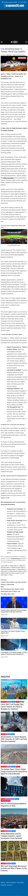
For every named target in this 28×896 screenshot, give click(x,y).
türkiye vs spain (22, 571)
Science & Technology (5, 800)
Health (17, 701)
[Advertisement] (14, 26)
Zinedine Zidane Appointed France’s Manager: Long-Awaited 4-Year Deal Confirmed (14, 611)
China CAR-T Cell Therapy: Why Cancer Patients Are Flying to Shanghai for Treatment (12, 706)
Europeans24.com (15, 558)
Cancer (9, 701)
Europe (2, 798)
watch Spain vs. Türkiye (7, 575)
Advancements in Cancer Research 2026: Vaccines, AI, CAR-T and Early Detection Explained (14, 739)
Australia (3, 863)
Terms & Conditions (11, 882)
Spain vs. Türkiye (9, 565)
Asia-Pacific (3, 701)
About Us (3, 882)
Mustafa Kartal (21, 55)
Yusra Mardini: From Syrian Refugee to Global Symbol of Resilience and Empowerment (14, 653)
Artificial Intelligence (10, 798)
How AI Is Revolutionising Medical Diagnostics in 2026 (13, 804)
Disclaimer (3, 885)
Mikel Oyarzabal (8, 178)
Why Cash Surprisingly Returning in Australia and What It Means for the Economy (14, 868)
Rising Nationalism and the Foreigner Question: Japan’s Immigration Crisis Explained (11, 836)
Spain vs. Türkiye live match (13, 567)
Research (3, 734)
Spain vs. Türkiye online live (11, 571)
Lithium (13, 766)
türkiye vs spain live (6, 573)
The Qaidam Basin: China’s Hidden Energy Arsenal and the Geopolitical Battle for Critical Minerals (14, 771)
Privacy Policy (20, 882)
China (13, 701)
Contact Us (9, 885)
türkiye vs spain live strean (17, 573)
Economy (8, 863)
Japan (2, 831)
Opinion (22, 701)
